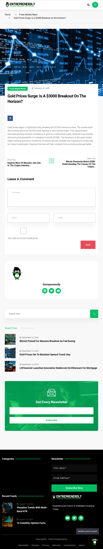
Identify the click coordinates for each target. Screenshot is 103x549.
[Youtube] (58, 290)
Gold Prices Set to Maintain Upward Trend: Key (45, 354)
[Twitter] (51, 290)
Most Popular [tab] (27, 328)
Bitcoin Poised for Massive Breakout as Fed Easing (47, 341)
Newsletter (23, 545)
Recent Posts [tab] (11, 328)
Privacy (45, 545)
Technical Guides (10, 465)
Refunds (56, 545)
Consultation (70, 545)
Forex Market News (28, 14)
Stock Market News (11, 469)
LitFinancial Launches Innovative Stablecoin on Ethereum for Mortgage (58, 368)
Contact (35, 545)
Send (88, 245)
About (81, 545)
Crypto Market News (12, 478)
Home (7, 14)
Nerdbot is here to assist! (87, 531)
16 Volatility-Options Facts (31, 523)
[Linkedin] (44, 290)
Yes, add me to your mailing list (23, 238)
